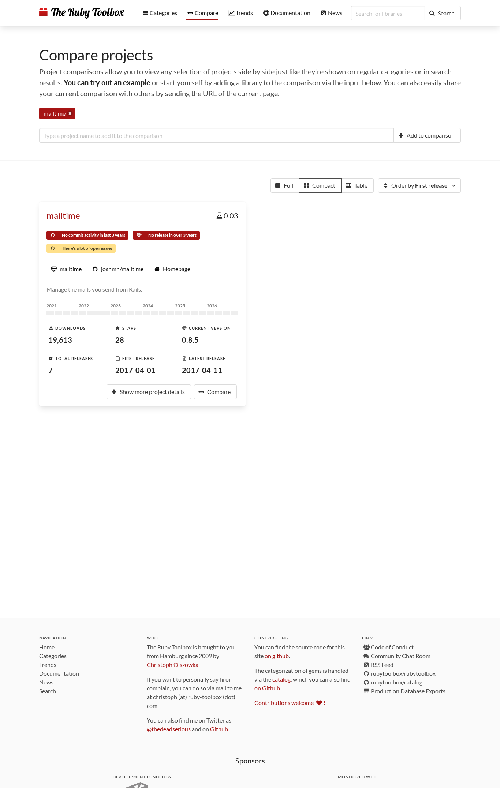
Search (47, 690)
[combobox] (216, 135)
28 (119, 339)
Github (219, 728)
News (46, 682)
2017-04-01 (135, 370)
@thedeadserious (169, 728)
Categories (53, 655)
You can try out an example (107, 82)
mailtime (63, 215)
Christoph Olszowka (172, 664)
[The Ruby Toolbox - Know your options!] (82, 13)
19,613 (60, 339)
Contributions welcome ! (289, 702)
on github (277, 655)
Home (47, 646)
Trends (47, 664)
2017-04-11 (202, 370)
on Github (267, 687)
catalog (281, 679)
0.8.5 (190, 339)
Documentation (59, 673)
